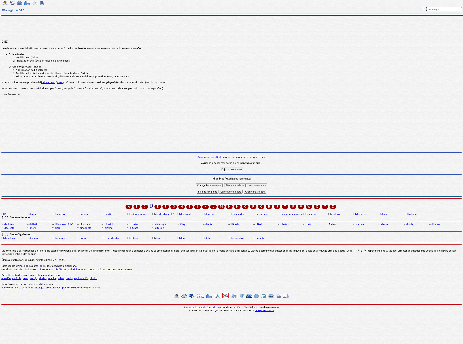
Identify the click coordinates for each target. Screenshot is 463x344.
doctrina (111, 269)
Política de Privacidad (194, 307)
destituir (335, 214)
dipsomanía (61, 238)
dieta (308, 224)
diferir (32, 228)
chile (24, 287)
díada (384, 214)
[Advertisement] (231, 27)
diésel (259, 224)
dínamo (33, 238)
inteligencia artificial (264, 310)
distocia (134, 238)
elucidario (6, 269)
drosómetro (237, 238)
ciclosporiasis (46, 269)
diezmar (360, 224)
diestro (284, 224)
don (182, 238)
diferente (9, 228)
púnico (66, 287)
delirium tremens (139, 214)
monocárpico (125, 269)
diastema (412, 214)
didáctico (34, 224)
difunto (134, 228)
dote (208, 238)
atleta (61, 278)
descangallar (237, 214)
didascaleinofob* (64, 224)
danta (32, 214)
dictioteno (9, 224)
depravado (186, 214)
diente (208, 224)
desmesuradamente (292, 214)
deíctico (109, 214)
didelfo (134, 224)
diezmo (385, 224)
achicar (101, 269)
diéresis (235, 224)
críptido (92, 269)
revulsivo (18, 269)
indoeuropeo (48, 82)
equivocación (81, 278)
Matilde (52, 278)
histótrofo (60, 269)
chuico (93, 278)
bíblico (96, 287)
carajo (69, 278)
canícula (16, 278)
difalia (409, 224)
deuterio (361, 214)
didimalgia (160, 224)
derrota (209, 214)
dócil (157, 238)
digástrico (9, 238)
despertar (311, 214)
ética (30, 287)
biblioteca (76, 287)
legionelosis (31, 269)
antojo (33, 278)
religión (87, 287)
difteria (108, 228)
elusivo (42, 278)
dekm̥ (60, 82)
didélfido (109, 224)
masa (25, 278)
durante (260, 238)
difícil (57, 228)
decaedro (60, 214)
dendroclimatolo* (164, 214)
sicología (39, 287)
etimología (7, 287)
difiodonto (85, 228)
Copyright (211, 307)
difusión (159, 228)
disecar (83, 238)
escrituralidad (53, 287)
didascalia (85, 224)
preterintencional (76, 269)
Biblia (17, 287)
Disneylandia (112, 238)
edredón (6, 278)
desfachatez (262, 214)
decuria (84, 214)
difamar (436, 224)
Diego (183, 224)
